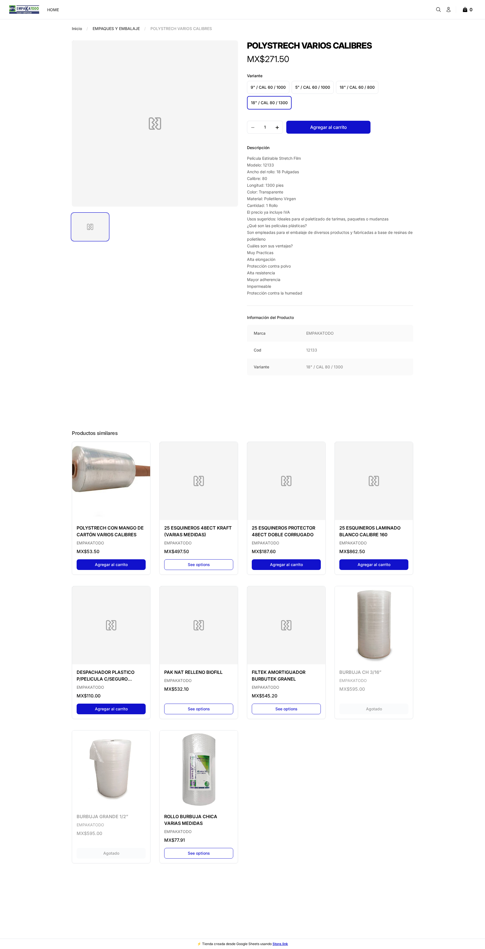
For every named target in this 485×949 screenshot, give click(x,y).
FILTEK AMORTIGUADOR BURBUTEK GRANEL (278, 675)
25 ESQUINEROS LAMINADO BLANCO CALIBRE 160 (370, 531)
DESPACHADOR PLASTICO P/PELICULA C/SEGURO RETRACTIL (105, 675)
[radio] (268, 87)
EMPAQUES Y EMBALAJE (116, 28)
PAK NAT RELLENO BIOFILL (193, 672)
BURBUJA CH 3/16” (360, 672)
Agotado (387, 708)
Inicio (77, 28)
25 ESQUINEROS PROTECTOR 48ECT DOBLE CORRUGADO (283, 531)
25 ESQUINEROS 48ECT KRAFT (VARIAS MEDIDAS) (198, 531)
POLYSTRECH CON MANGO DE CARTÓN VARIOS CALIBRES (110, 531)
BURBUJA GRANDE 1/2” (102, 816)
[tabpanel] (155, 123)
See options (199, 564)
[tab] (90, 226)
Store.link (280, 944)
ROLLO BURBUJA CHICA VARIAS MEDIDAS (190, 820)
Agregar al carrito (120, 564)
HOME (53, 9)
